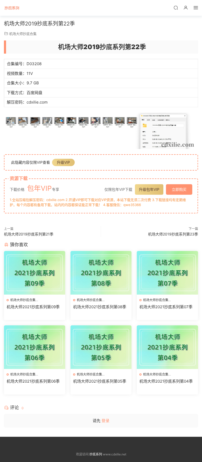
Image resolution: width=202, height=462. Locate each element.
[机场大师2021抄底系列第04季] (167, 347)
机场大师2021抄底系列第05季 (99, 381)
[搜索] (175, 7)
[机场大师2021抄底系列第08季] (101, 273)
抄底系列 (12, 8)
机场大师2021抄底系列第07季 (166, 306)
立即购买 (179, 189)
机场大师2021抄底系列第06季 (33, 381)
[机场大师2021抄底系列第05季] (101, 347)
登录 (105, 420)
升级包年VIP (149, 189)
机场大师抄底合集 (23, 34)
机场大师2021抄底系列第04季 (166, 381)
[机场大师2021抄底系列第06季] (34, 347)
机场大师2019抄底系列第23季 (173, 234)
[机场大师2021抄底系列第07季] (167, 273)
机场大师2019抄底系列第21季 (28, 234)
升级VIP (63, 162)
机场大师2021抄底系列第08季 (99, 306)
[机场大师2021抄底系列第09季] (34, 273)
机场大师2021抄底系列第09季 (33, 306)
